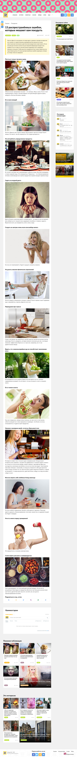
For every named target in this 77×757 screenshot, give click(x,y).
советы (13, 35)
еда (18, 35)
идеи (38, 662)
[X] (2, 22)
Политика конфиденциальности (12, 753)
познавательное (24, 685)
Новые (7, 620)
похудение (14, 23)
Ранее (16, 620)
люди (6, 717)
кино (22, 662)
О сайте (68, 751)
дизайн (58, 99)
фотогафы (39, 717)
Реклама (55, 751)
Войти (72, 751)
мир (58, 57)
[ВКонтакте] (2, 27)
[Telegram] (45, 600)
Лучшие (11, 620)
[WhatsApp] (38, 600)
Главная (7, 23)
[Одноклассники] (2, 24)
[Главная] (5, 15)
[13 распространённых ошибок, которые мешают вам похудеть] (27, 75)
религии (23, 717)
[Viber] (30, 600)
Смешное (7, 662)
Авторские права (61, 751)
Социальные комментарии (43, 630)
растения (59, 36)
